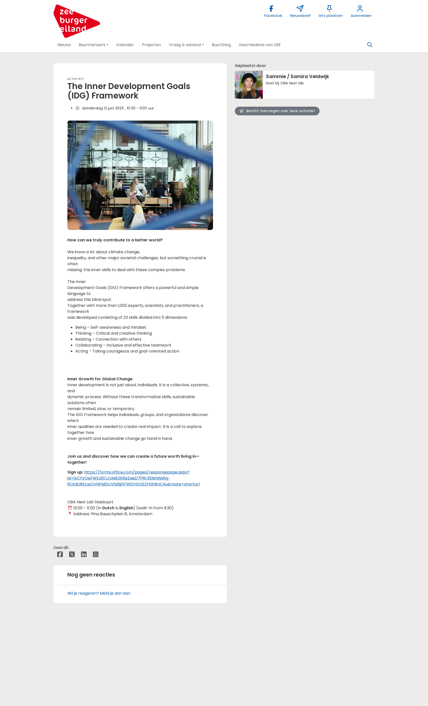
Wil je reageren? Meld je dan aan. (99, 593)
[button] (64, 45)
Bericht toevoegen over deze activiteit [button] (280, 110)
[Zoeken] (369, 45)
